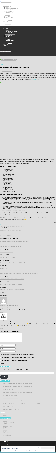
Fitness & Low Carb (10, 11)
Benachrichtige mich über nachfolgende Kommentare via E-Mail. (18, 357)
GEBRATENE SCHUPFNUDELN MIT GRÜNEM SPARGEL (16, 401)
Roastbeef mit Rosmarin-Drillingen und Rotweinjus (14, 241)
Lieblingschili (35, 79)
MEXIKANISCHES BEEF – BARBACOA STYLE (12, 279)
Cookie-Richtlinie (35, 450)
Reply (1, 312)
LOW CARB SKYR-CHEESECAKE (10, 398)
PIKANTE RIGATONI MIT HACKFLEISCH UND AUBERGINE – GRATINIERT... (20, 273)
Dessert (10, 20)
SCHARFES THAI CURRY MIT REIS (11, 409)
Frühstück (8, 16)
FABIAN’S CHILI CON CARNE (8, 257)
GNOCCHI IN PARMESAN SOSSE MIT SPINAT (12, 290)
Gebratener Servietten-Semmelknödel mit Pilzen (14, 263)
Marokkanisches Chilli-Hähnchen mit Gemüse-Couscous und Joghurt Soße (22, 404)
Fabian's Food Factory (7, 71)
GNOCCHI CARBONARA (6, 252)
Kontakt (5, 22)
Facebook (5, 415)
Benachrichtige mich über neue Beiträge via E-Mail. (15, 360)
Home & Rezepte (7, 6)
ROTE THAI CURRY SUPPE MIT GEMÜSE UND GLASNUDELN (17, 383)
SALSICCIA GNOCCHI (8, 389)
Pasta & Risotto (9, 9)
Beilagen (7, 15)
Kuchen (10, 18)
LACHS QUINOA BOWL (8, 406)
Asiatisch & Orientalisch (11, 8)
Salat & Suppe (8, 12)
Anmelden (4, 376)
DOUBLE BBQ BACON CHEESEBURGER (10, 246)
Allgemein (5, 421)
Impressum (8, 24)
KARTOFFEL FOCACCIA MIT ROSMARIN (11, 284)
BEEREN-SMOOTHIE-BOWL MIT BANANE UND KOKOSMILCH (17, 386)
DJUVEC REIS (3, 268)
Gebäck (7, 13)
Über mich (5, 21)
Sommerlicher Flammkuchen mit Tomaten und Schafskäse (17, 392)
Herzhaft (7, 7)
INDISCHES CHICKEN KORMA (10, 395)
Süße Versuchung (9, 17)
